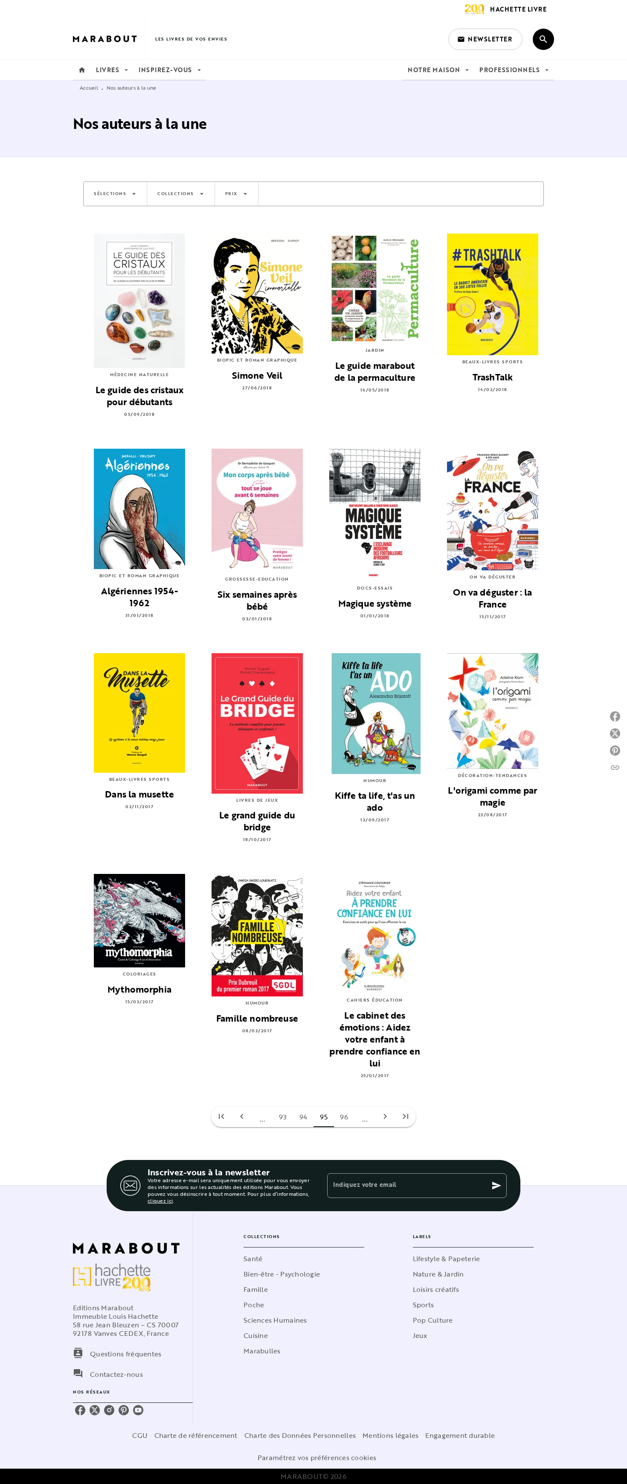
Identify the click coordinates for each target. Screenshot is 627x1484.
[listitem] (80, 1410)
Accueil (89, 87)
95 (324, 1117)
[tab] (82, 70)
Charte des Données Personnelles (300, 1435)
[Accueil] (109, 39)
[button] (485, 39)
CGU (140, 1435)
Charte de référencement (196, 1435)
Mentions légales (390, 1435)
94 (303, 1117)
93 (283, 1117)
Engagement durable (460, 1435)
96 (344, 1117)
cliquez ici (160, 1200)
